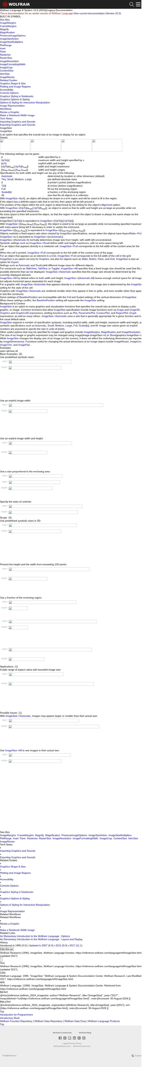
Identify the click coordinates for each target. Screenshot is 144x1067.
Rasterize (32, 838)
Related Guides (8, 80)
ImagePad (24, 344)
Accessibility (6, 879)
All (2, 195)
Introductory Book (10, 1018)
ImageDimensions (13, 341)
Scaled (5, 192)
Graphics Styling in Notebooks (16, 892)
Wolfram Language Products (104, 1021)
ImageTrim (6, 344)
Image (120, 309)
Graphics (44, 259)
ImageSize (6, 131)
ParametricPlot (87, 313)
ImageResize (121, 341)
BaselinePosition (28, 297)
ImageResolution (131, 332)
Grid (53, 255)
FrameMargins (25, 835)
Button (92, 259)
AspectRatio (129, 233)
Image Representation (12, 911)
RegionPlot (122, 313)
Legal (65, 1043)
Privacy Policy (75, 1043)
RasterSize (45, 838)
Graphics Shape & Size (13, 866)
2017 (76, 945)
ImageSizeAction (98, 835)
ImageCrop (136, 341)
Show (113, 335)
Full (3, 188)
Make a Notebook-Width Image (17, 930)
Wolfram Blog (85, 1032)
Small (10, 179)
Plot (75, 313)
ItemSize (133, 838)
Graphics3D (22, 313)
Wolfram (13, 1055)
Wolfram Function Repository (16, 1021)
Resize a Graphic (9, 923)
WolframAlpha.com (62, 1046)
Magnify (39, 835)
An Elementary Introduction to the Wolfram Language (29, 936)
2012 (61, 945)
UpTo (4, 160)
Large (28, 179)
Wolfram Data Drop (75, 1021)
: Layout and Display (71, 939)
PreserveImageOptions (74, 835)
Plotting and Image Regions (15, 872)
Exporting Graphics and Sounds (17, 857)
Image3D (134, 309)
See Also (5, 19)
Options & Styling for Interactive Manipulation (25, 904)
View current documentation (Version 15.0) (97, 13)
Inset (15, 838)
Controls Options (9, 885)
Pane (101, 259)
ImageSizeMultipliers (120, 835)
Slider (85, 259)
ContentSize (120, 838)
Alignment (106, 204)
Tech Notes (6, 118)
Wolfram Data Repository (48, 1021)
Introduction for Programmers (16, 1014)
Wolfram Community (62, 1032)
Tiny (3, 179)
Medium (19, 179)
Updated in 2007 (41, 945)
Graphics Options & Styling (15, 898)
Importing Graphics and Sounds (17, 850)
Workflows (5, 108)
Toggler (55, 268)
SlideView (31, 268)
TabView (42, 268)
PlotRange (6, 838)
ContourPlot (103, 313)
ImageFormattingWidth (85, 838)
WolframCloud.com (81, 1046)
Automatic (6, 176)
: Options (65, 936)
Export (14, 262)
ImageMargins (92, 332)
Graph (132, 313)
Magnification (108, 332)
